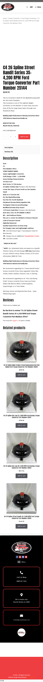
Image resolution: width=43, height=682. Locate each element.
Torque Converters (14, 18)
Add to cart (24, 137)
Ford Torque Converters (29, 18)
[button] (27, 7)
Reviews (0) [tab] (9, 152)
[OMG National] (21, 672)
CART (31, 7)
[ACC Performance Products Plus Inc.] (8, 7)
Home (5, 18)
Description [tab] (9, 147)
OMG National (31, 677)
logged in (15, 320)
